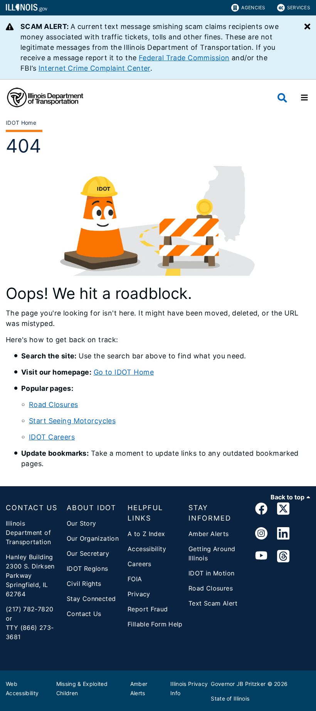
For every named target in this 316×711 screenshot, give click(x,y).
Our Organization (93, 538)
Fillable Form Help (155, 624)
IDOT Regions (87, 568)
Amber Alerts (208, 534)
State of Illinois (230, 698)
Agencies (253, 7)
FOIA (135, 579)
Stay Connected (91, 598)
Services (298, 7)
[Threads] (283, 556)
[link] (261, 510)
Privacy (139, 594)
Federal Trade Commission (184, 58)
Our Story (81, 523)
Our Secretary (88, 553)
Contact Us (84, 614)
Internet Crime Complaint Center (94, 68)
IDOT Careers (52, 437)
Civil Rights (84, 583)
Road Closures (53, 404)
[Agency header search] (282, 98)
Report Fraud (148, 609)
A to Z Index (146, 534)
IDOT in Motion (211, 573)
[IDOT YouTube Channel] (261, 556)
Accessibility (147, 549)
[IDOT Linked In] (283, 533)
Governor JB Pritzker (238, 683)
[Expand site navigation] (304, 97)
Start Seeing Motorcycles (72, 421)
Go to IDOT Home (124, 372)
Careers (139, 564)
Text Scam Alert (213, 603)
